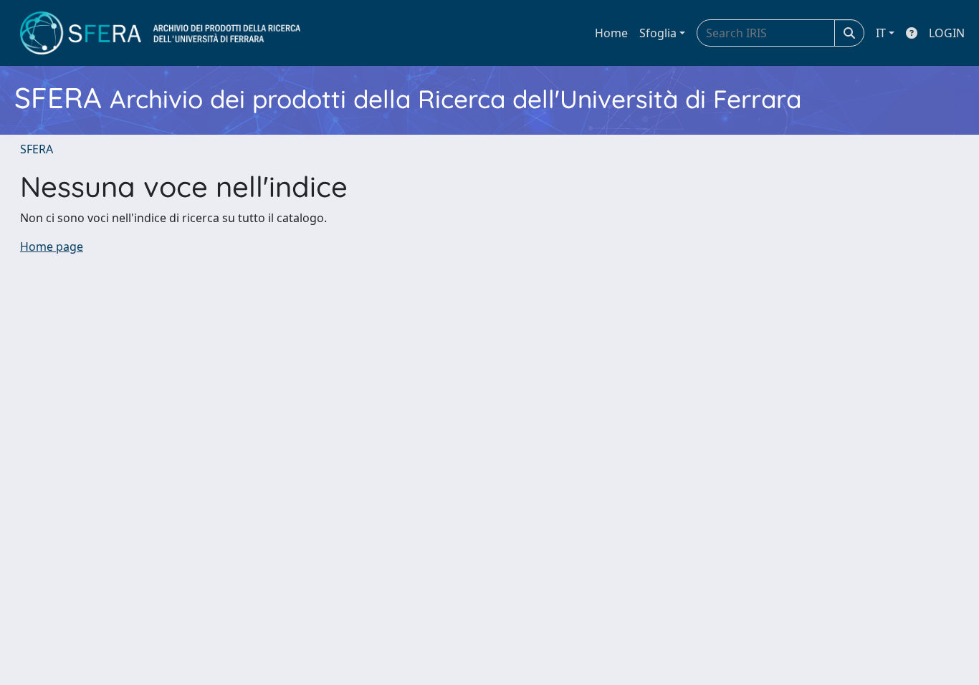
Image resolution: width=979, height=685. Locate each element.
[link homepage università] (160, 33)
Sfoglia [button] (658, 33)
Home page (51, 246)
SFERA (36, 149)
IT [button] (881, 33)
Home (611, 33)
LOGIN (947, 33)
